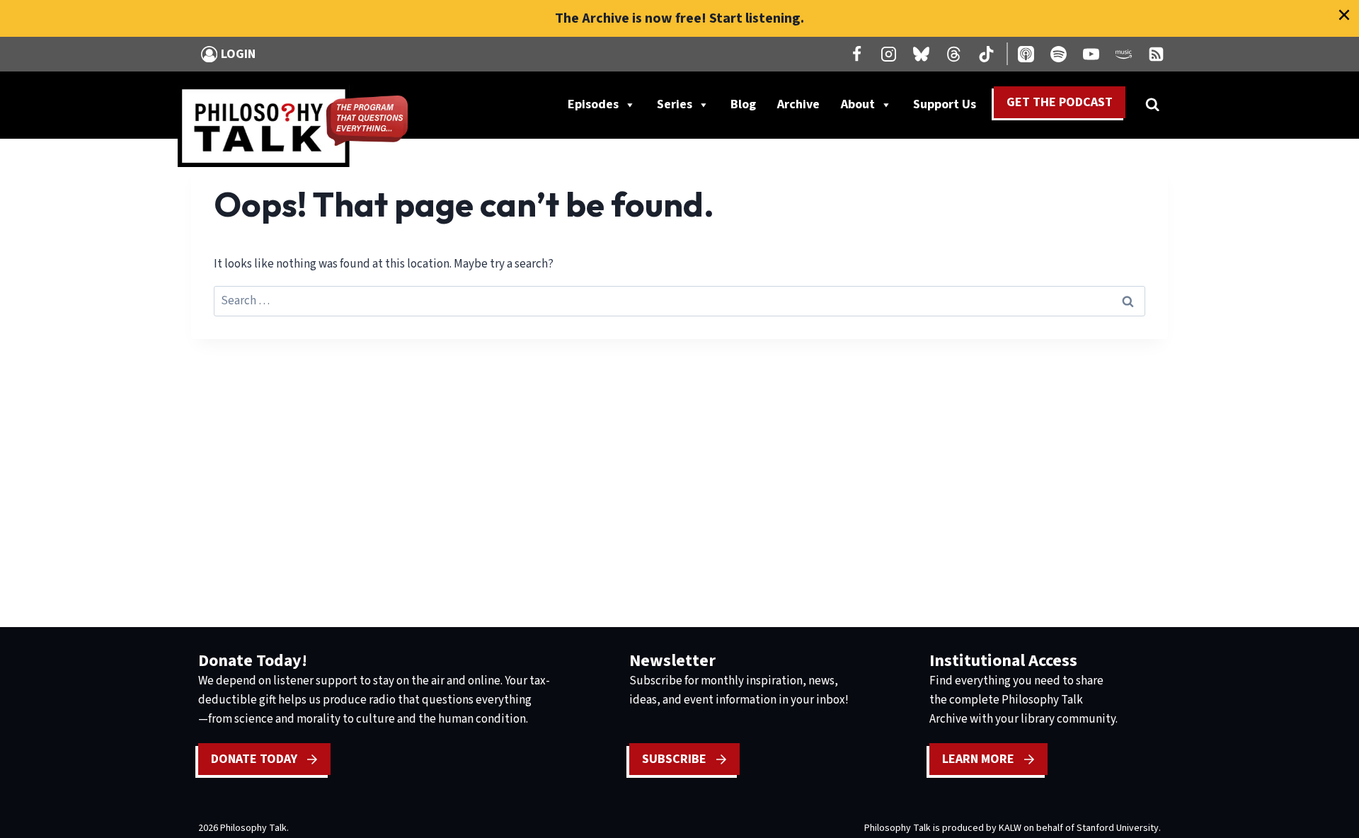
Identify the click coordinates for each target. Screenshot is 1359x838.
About (858, 104)
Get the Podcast (1060, 102)
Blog (743, 104)
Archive (798, 104)
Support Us (950, 107)
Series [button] (674, 104)
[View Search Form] (1152, 105)
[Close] (1344, 15)
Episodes (593, 104)
